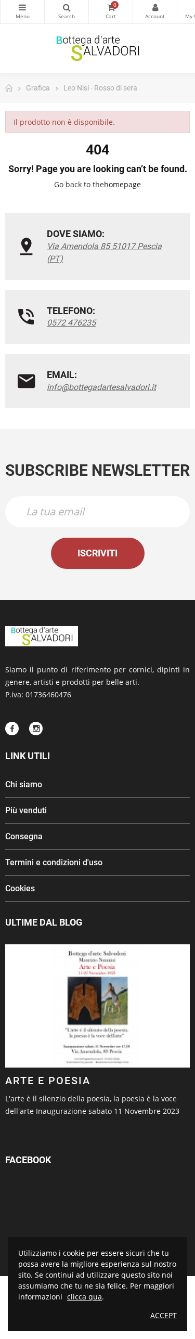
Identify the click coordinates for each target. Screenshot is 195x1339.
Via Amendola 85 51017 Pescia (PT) (104, 252)
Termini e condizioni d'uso (53, 862)
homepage (122, 184)
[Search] (66, 11)
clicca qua (84, 1297)
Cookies (20, 888)
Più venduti (26, 810)
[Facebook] (12, 728)
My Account (155, 11)
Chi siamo (23, 784)
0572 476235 (71, 323)
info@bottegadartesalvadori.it (101, 387)
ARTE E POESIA (47, 1080)
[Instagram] (36, 728)
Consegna (24, 836)
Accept (163, 1315)
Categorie (22, 11)
